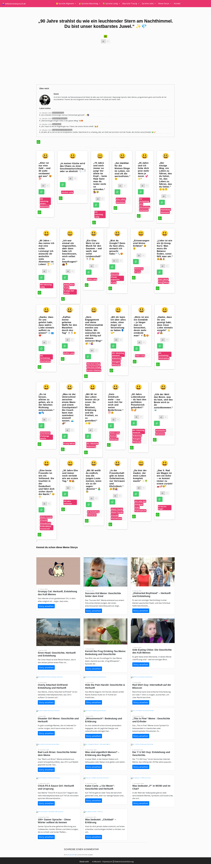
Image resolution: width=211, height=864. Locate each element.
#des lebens (121, 199)
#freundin (43, 520)
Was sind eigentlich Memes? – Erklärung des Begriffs (102, 753)
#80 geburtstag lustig (46, 286)
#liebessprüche (140, 511)
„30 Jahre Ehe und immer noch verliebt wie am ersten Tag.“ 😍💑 (70, 475)
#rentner (112, 436)
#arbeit (66, 285)
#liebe (137, 507)
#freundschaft (45, 523)
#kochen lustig (67, 192)
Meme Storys (163, 3)
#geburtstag (44, 206)
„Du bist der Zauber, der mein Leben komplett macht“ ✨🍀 (140, 475)
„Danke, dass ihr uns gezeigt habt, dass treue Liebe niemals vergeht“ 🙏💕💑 (165, 325)
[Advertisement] (102, 65)
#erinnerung (138, 269)
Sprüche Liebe (148, 3)
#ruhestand (113, 439)
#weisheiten (120, 202)
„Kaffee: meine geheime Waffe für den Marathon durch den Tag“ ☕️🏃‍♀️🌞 (69, 325)
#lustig (66, 288)
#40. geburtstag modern (44, 201)
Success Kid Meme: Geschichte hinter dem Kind (103, 595)
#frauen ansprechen (115, 278)
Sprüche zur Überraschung (60, 118)
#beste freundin (46, 517)
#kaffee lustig (68, 353)
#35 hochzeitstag (144, 200)
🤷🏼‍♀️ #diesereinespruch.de (14, 4)
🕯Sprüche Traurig (130, 3)
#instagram (116, 362)
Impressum (107, 861)
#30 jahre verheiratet (68, 502)
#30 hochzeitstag (45, 357)
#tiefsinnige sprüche (44, 437)
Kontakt (177, 3)
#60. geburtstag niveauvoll (118, 354)
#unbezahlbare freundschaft (45, 527)
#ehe (141, 204)
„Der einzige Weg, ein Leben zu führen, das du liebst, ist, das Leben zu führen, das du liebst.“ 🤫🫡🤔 (165, 176)
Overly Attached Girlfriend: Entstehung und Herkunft (53, 686)
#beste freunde (117, 509)
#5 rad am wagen (162, 507)
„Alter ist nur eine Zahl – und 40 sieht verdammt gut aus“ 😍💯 (45, 171)
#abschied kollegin (94, 367)
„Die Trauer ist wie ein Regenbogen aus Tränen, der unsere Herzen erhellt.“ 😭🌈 (69, 126)
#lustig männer (69, 443)
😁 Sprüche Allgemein (65, 3)
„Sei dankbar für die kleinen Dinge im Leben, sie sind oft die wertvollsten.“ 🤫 (122, 171)
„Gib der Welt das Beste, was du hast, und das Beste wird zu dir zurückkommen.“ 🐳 (163, 402)
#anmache (115, 274)
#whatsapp (116, 365)
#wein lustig (92, 279)
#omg (160, 282)
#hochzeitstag (144, 207)
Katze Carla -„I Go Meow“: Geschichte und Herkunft (100, 787)
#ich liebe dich (140, 501)
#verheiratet (143, 210)
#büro (72, 285)
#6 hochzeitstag (93, 512)
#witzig (166, 282)
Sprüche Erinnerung (58, 113)
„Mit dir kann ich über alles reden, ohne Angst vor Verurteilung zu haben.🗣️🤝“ (118, 325)
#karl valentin (163, 279)
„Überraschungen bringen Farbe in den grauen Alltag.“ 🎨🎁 (62, 121)
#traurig (137, 272)
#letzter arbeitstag (94, 370)
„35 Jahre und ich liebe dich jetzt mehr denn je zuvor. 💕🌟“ (143, 171)
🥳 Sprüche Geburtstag (88, 3)
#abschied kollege (93, 364)
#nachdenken (165, 209)
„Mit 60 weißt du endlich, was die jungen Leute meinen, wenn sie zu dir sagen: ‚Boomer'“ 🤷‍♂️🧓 (93, 481)
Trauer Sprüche (57, 124)
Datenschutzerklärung (124, 861)
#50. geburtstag (92, 443)
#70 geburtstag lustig (99, 214)
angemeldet (71, 854)
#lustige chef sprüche (69, 292)
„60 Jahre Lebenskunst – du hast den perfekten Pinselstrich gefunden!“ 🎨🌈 (138, 402)
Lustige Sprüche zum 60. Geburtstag (62, 130)
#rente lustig (114, 433)
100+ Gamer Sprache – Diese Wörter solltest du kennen (54, 821)
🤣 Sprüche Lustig (110, 3)
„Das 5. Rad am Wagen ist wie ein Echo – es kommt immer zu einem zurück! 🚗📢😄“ (165, 478)
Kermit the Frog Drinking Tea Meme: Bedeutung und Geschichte (105, 652)
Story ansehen (46, 606)
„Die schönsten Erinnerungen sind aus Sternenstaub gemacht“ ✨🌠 (65, 115)
